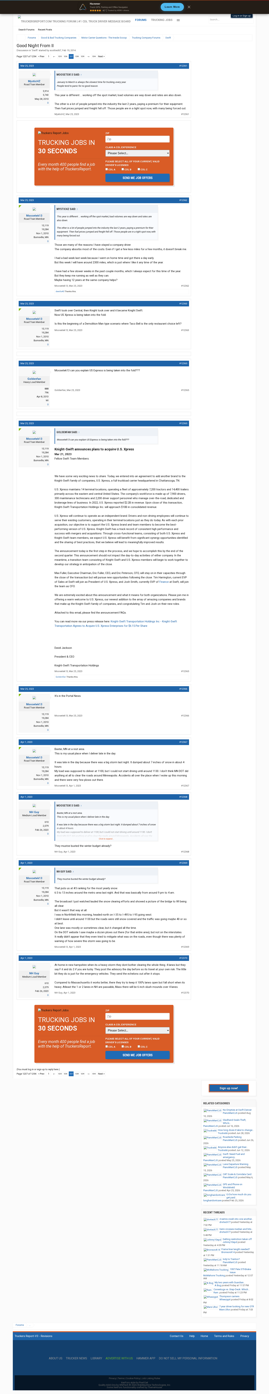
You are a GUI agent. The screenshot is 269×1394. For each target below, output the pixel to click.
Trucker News (76, 1358)
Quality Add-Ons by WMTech (134, 1385)
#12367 (183, 742)
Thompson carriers (229, 1296)
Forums (141, 20)
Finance (164, 581)
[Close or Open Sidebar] (243, 37)
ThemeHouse (155, 1387)
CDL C (144, 169)
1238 (77, 56)
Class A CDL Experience (120, 147)
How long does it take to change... (236, 1130)
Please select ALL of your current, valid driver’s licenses (132, 163)
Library (96, 1358)
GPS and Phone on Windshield (232, 1186)
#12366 (183, 688)
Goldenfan (34, 378)
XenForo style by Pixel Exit (134, 1382)
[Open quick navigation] (247, 37)
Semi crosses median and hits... (236, 1229)
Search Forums (26, 29)
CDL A (111, 169)
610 (46, 822)
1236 (65, 56)
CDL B (127, 169)
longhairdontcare (212, 1200)
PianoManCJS (230, 1113)
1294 (94, 56)
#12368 (183, 796)
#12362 (183, 200)
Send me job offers (138, 178)
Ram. (216, 1292)
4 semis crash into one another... (236, 1219)
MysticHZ (34, 81)
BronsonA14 (228, 1252)
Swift (35, 50)
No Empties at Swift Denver (237, 1109)
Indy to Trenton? (231, 1259)
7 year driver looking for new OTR (236, 1306)
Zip (107, 133)
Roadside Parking (232, 1137)
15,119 (45, 225)
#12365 (183, 363)
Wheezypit (225, 1299)
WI (47, 400)
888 (46, 388)
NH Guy (34, 812)
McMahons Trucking (214, 1275)
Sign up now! (229, 1088)
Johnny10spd (230, 1242)
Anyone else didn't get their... (233, 1147)
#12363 (183, 303)
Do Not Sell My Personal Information (188, 1358)
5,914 (45, 91)
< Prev (41, 56)
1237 (71, 56)
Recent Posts (45, 29)
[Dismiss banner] (189, 7)
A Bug (218, 1285)
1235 (59, 56)
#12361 (183, 65)
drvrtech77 (225, 1222)
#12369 (183, 862)
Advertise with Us (119, 1358)
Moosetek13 (34, 215)
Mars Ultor (224, 1309)
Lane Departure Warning (235, 1164)
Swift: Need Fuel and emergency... (234, 1156)
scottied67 (55, 50)
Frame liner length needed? (235, 1249)
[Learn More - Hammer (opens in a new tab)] (134, 7)
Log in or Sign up (242, 15)
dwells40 (60, 291)
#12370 (183, 958)
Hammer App (145, 1358)
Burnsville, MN (41, 237)
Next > (101, 56)
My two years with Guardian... (230, 1282)
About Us (55, 1358)
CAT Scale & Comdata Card (237, 1174)
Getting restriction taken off (237, 1239)
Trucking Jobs (161, 20)
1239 (82, 56)
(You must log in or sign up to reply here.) (38, 1069)
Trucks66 (223, 1133)
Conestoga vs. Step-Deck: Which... (232, 1289)
